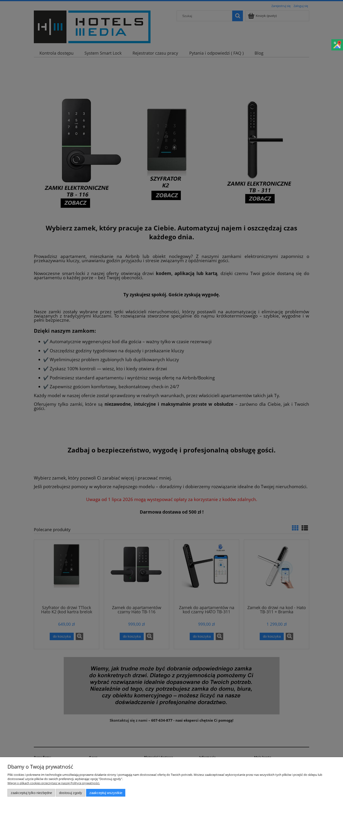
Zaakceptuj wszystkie (105, 793)
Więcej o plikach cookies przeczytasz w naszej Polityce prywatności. (53, 783)
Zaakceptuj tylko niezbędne (31, 793)
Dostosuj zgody (70, 793)
